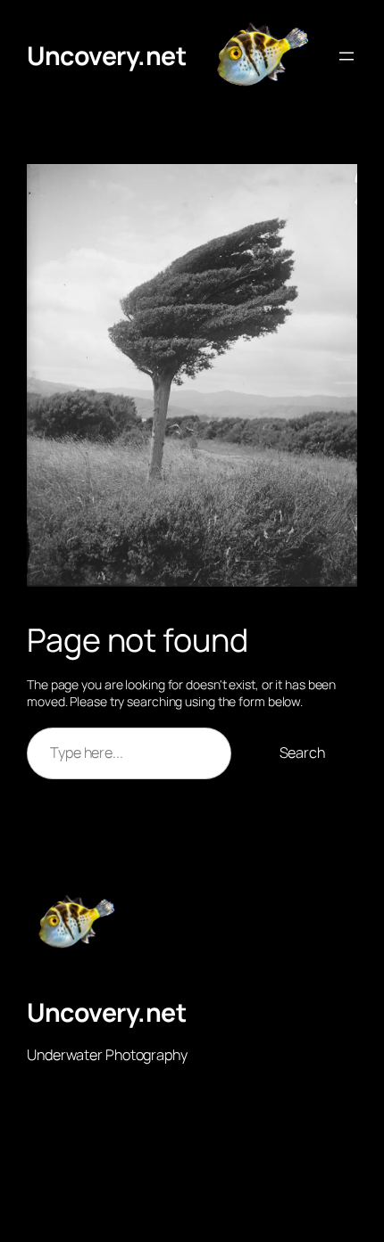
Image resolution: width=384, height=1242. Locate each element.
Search (302, 752)
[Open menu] (346, 56)
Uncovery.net (106, 55)
